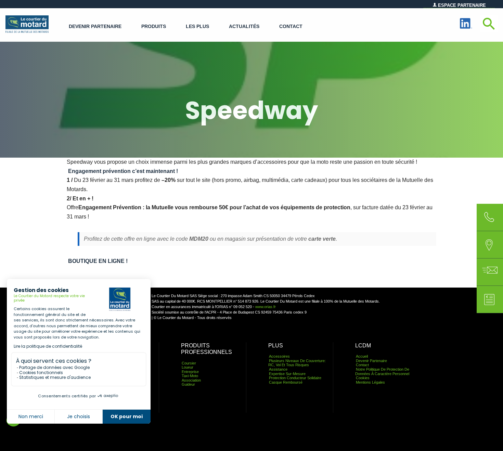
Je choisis (78, 416)
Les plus (197, 26)
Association (191, 380)
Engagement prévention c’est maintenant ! (123, 171)
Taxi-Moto (190, 376)
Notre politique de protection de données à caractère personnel (382, 371)
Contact (290, 26)
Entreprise (190, 372)
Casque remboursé (285, 382)
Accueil (362, 356)
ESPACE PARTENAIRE (461, 5)
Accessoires (279, 356)
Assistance (278, 369)
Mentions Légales (370, 382)
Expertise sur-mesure (287, 374)
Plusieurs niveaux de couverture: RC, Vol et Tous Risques (297, 363)
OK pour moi (127, 416)
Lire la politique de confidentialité (48, 346)
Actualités (244, 26)
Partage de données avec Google (54, 367)
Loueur (187, 367)
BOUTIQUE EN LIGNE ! (98, 261)
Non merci (30, 416)
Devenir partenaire (95, 26)
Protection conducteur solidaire (295, 378)
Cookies (363, 378)
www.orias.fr (265, 307)
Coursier (189, 363)
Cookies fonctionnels (41, 372)
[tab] (489, 244)
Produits (153, 26)
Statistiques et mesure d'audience (55, 377)
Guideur (188, 384)
